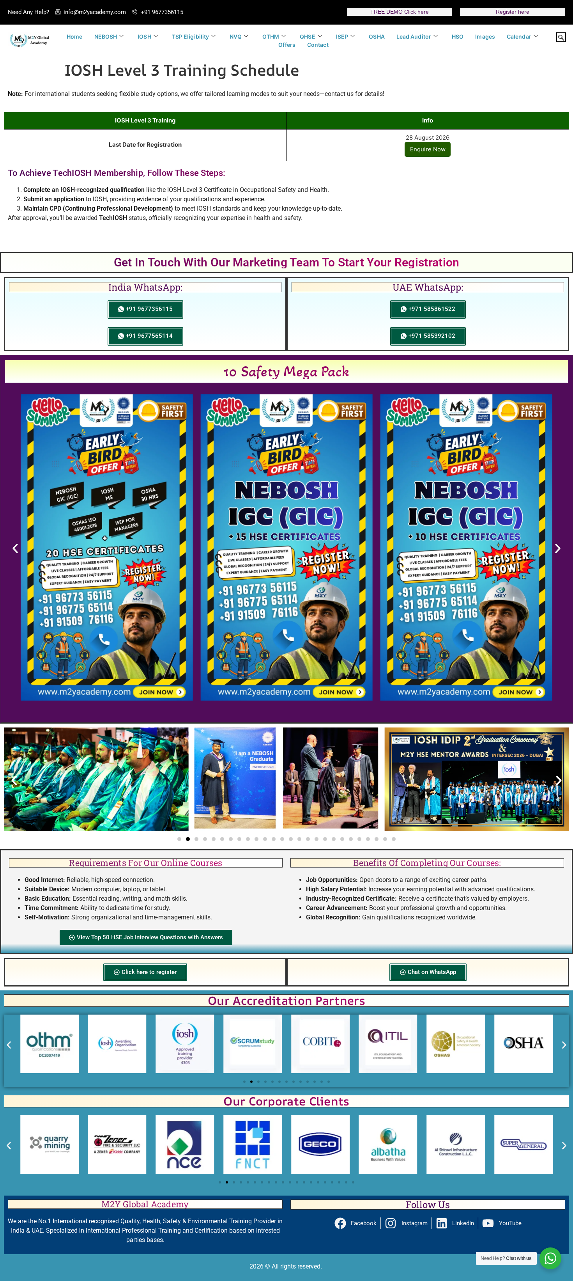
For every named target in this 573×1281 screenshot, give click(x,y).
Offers (286, 44)
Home (74, 36)
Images (485, 36)
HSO (457, 36)
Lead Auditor (413, 36)
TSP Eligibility (190, 36)
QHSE (307, 36)
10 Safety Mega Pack (287, 371)
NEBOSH (105, 36)
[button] (561, 37)
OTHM (270, 36)
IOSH (144, 36)
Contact (318, 44)
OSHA (376, 36)
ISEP (342, 36)
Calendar (519, 36)
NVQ (235, 36)
